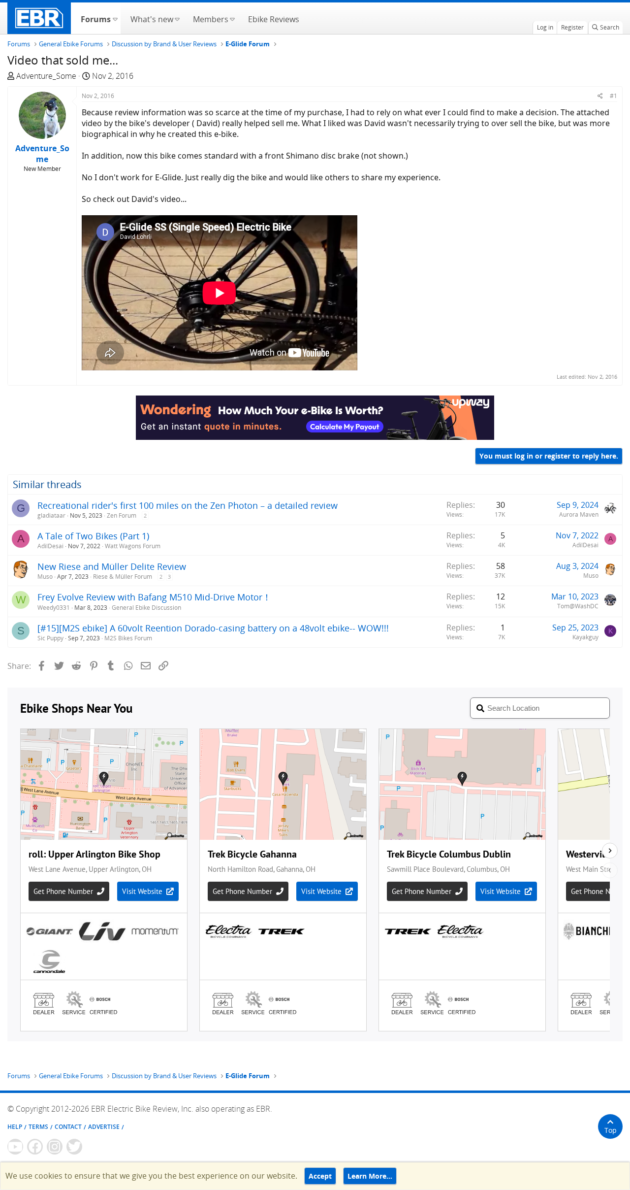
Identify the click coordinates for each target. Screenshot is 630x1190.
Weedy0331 (53, 607)
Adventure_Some (46, 75)
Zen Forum (121, 515)
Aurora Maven (578, 514)
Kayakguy (585, 637)
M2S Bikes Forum (128, 638)
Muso (45, 576)
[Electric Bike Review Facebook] (35, 1147)
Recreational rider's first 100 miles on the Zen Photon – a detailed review (187, 505)
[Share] (600, 95)
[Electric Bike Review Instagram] (55, 1147)
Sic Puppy (50, 638)
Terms (38, 1127)
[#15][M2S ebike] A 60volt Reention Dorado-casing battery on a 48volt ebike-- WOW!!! (213, 628)
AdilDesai (50, 546)
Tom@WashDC (577, 606)
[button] (115, 18)
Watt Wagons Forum (132, 546)
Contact (68, 1127)
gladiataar (51, 515)
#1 (613, 96)
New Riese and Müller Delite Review (111, 566)
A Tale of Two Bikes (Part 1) (93, 536)
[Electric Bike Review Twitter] (74, 1147)
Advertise (104, 1127)
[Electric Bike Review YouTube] (15, 1147)
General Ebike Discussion (146, 607)
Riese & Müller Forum (122, 576)
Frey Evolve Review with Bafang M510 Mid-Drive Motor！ (154, 597)
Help (14, 1127)
